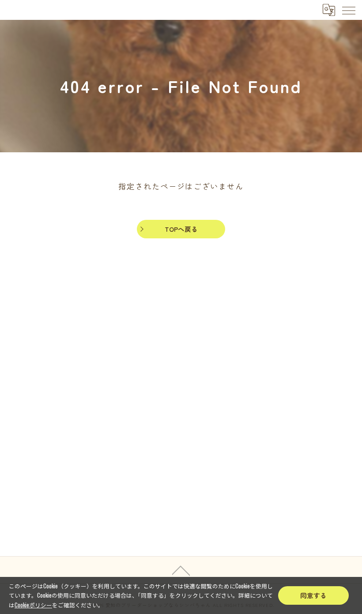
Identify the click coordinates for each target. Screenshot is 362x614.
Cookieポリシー (33, 605)
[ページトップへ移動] (181, 570)
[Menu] (348, 9)
